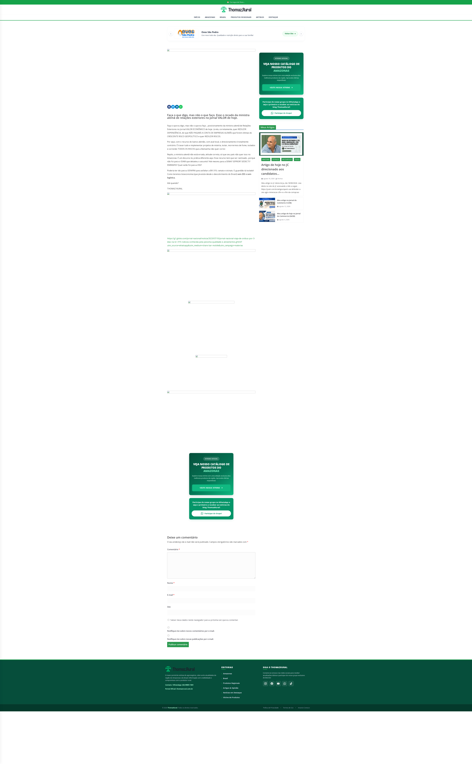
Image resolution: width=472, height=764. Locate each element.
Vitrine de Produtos (231, 697)
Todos (297, 159)
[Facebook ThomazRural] (271, 683)
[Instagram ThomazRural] (265, 683)
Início (197, 17)
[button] (169, 107)
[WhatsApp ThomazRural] (284, 683)
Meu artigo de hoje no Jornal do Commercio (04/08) (289, 214)
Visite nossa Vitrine (210, 488)
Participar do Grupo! (213, 513)
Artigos (260, 17)
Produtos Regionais (241, 17)
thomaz (280, 179)
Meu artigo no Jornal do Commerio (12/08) (286, 201)
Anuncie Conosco (304, 708)
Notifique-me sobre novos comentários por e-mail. (190, 631)
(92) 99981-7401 (187, 685)
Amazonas (210, 17)
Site (169, 606)
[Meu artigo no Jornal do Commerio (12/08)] (267, 203)
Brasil (223, 17)
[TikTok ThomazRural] (291, 683)
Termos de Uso (288, 708)
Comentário (173, 549)
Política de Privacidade (271, 708)
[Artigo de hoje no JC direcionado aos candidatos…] (281, 144)
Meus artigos (287, 159)
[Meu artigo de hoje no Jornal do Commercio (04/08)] (267, 217)
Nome (171, 583)
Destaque (273, 17)
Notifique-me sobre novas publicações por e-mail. (190, 639)
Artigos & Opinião (230, 688)
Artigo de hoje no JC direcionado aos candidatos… (275, 169)
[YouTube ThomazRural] (278, 683)
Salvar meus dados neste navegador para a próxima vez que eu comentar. (204, 620)
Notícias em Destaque (232, 692)
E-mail (170, 595)
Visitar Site (290, 33)
